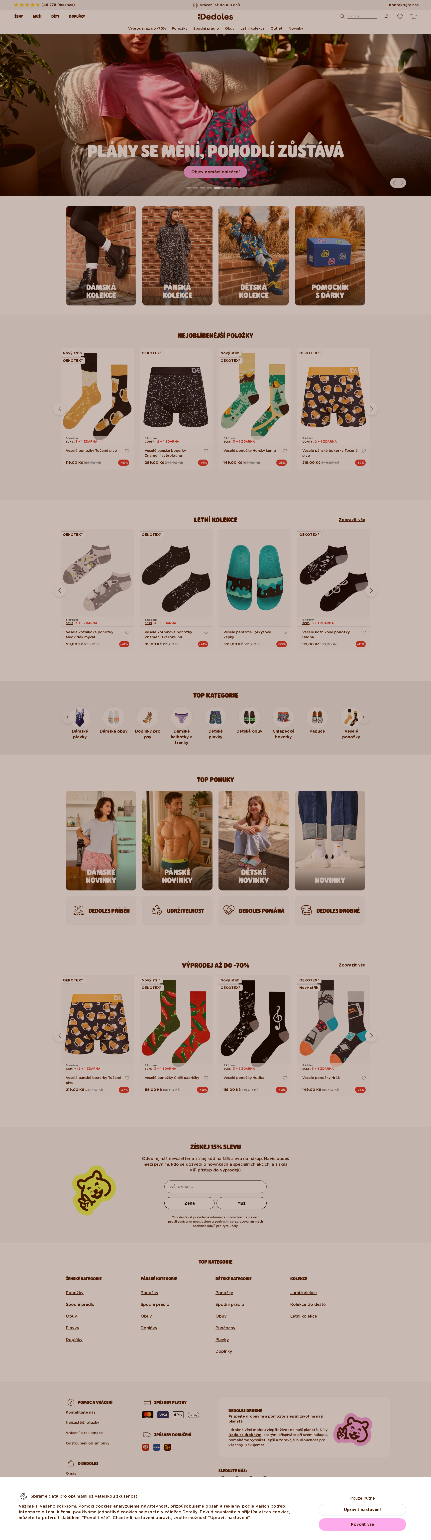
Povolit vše (362, 1524)
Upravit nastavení (362, 1509)
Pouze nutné (362, 1498)
